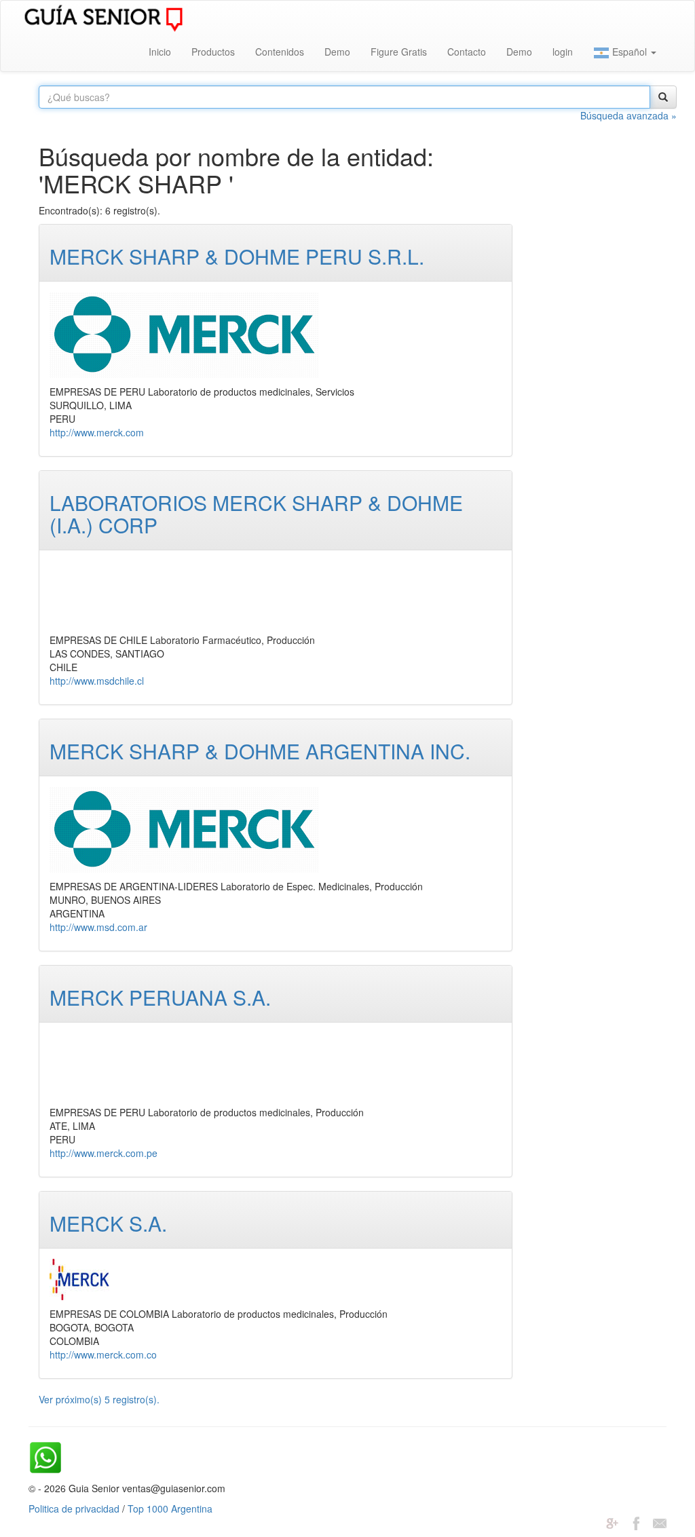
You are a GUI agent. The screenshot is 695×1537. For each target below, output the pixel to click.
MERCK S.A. (108, 1223)
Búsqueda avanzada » (628, 115)
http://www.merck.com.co (103, 1354)
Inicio (160, 51)
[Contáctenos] (659, 1522)
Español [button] (629, 51)
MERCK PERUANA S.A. (160, 997)
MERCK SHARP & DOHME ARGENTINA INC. (260, 750)
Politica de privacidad (74, 1508)
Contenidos (279, 51)
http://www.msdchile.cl (97, 680)
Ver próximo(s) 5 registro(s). (99, 1399)
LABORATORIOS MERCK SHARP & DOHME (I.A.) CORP (256, 513)
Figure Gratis (399, 51)
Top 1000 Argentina (170, 1508)
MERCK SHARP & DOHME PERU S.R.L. (237, 256)
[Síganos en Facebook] (636, 1522)
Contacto (466, 51)
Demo (337, 51)
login (562, 51)
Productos (213, 51)
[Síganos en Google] (612, 1522)
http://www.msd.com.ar (98, 927)
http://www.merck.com (97, 432)
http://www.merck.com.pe (103, 1153)
